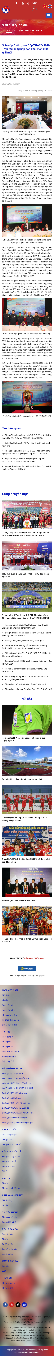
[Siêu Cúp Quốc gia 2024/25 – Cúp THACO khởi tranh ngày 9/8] (27, 555)
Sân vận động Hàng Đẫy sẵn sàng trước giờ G (24, 640)
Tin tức (9, 30)
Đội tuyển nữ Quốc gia (11, 1098)
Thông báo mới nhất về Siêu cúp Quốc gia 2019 (25, 684)
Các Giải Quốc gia (9, 1135)
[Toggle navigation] (49, 15)
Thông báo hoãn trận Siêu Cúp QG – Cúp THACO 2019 (28, 689)
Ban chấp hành (8, 1005)
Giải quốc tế (7, 1139)
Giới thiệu (6, 995)
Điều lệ (39, 30)
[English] (50, 6)
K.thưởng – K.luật (12, 1195)
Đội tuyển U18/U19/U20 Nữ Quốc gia (18, 1113)
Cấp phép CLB (8, 1061)
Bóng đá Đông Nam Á (11, 1156)
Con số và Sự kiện (9, 1249)
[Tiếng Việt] (45, 6)
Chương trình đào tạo (11, 1188)
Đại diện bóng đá (9, 1056)
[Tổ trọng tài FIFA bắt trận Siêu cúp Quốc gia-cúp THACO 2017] (27, 720)
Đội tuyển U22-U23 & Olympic (14, 1093)
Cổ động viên (7, 1244)
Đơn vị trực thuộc (9, 1025)
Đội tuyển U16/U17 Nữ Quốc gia (15, 1108)
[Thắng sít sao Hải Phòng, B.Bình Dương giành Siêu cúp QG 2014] (27, 920)
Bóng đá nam (23, 91)
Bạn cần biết (7, 1234)
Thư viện (7, 1278)
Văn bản (5, 1266)
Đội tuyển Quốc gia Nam (12, 1073)
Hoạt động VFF (8, 1037)
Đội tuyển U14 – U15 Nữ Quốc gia (16, 1103)
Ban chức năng (8, 1010)
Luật (4, 1271)
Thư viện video (8, 1283)
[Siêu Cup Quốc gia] (3, 31)
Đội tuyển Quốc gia (12, 1068)
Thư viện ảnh (7, 1288)
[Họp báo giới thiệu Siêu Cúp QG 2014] (27, 882)
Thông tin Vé (7, 1047)
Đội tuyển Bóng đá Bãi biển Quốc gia (17, 1123)
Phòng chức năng (9, 1015)
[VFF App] (35, 3)
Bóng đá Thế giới (9, 1166)
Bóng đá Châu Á (9, 1161)
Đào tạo (6, 1178)
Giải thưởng (7, 1200)
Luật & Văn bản (10, 1261)
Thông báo (29, 30)
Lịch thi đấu (18, 30)
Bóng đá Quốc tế (11, 1151)
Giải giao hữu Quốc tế (11, 1144)
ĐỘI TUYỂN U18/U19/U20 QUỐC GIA (17, 1088)
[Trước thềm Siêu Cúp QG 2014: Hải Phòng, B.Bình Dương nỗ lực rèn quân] (27, 799)
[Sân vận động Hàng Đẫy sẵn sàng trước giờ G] (27, 761)
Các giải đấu (9, 1129)
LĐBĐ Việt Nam (10, 990)
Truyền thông (10, 1212)
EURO (4, 1171)
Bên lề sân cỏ (10, 1229)
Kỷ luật (5, 1205)
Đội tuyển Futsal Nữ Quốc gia (14, 1118)
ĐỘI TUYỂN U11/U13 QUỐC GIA (15, 1078)
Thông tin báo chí (9, 1217)
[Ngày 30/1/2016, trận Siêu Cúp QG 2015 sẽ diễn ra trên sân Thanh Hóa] (27, 841)
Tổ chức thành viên (10, 1020)
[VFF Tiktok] (28, 4)
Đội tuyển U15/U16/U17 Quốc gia (16, 1083)
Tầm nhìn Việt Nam (10, 1051)
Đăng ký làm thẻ (9, 1222)
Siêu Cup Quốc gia (37, 91)
